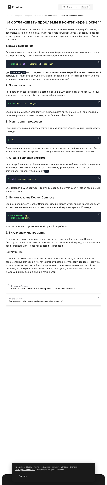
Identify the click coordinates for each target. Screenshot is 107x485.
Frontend (17, 7)
